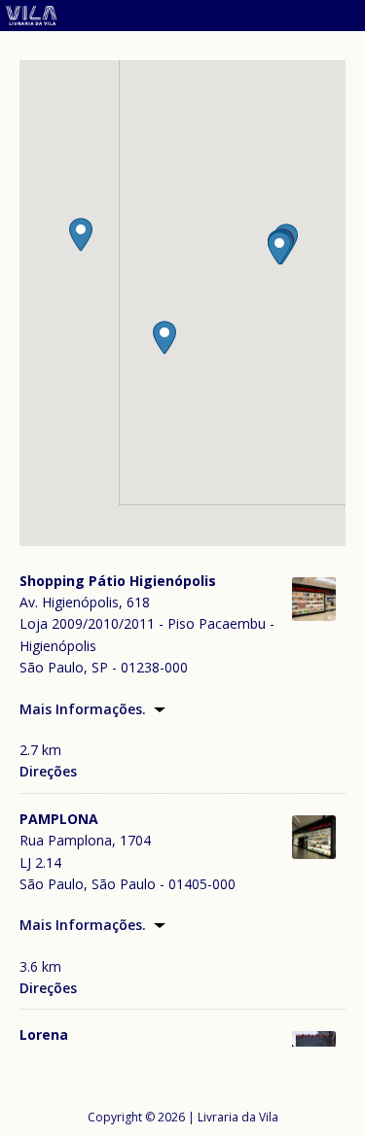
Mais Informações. (82, 709)
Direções (48, 771)
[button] (279, 248)
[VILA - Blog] (182, 19)
